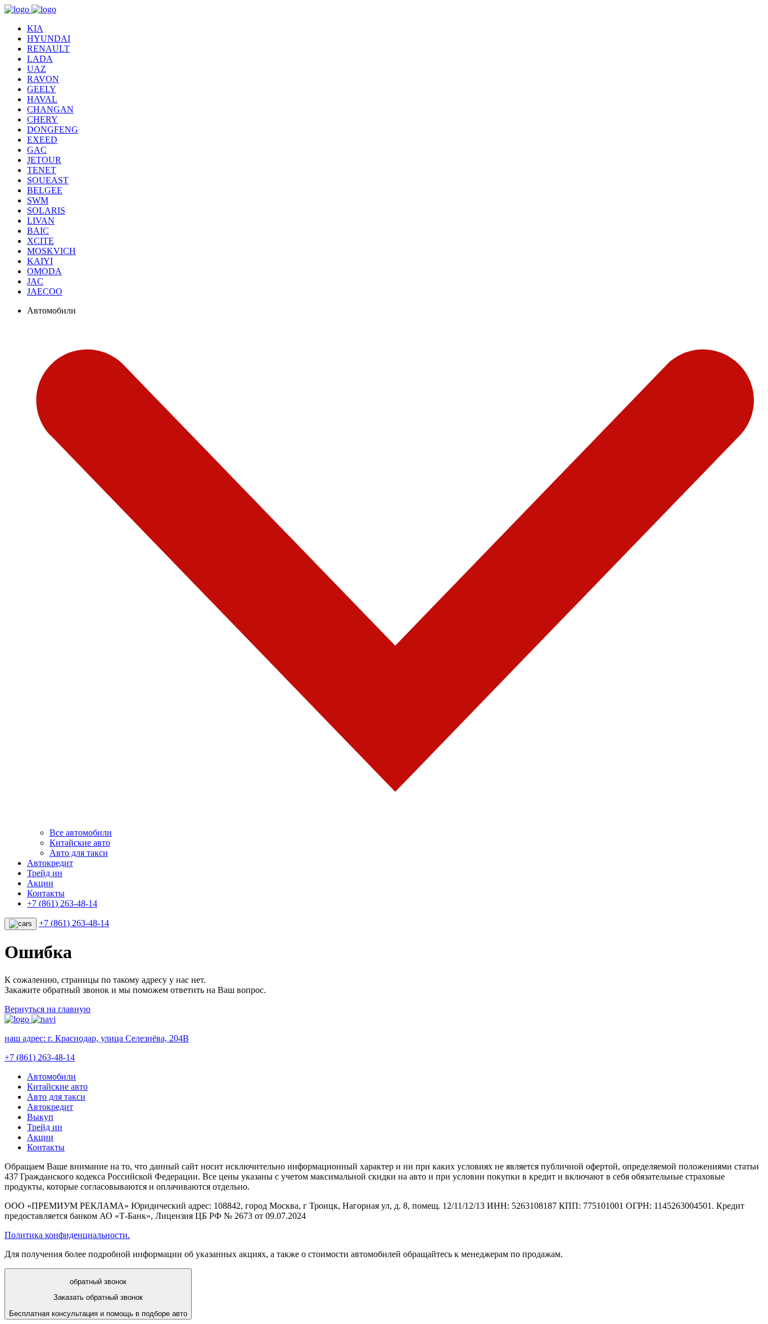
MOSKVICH (51, 251)
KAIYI (40, 261)
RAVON (43, 79)
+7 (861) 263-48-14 (62, 903)
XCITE (40, 241)
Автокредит (50, 863)
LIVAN (41, 220)
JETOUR (44, 160)
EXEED (42, 139)
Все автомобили (80, 832)
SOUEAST (48, 180)
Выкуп (40, 1117)
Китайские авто (79, 842)
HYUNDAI (48, 38)
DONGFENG (52, 129)
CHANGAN (50, 109)
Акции (40, 883)
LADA (40, 59)
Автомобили (51, 1076)
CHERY (42, 119)
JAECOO (44, 291)
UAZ (36, 69)
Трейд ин (44, 873)
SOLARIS (46, 210)
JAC (35, 281)
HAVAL (42, 99)
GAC (37, 150)
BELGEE (44, 190)
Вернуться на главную (47, 1009)
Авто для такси (78, 853)
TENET (41, 170)
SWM (37, 200)
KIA (35, 28)
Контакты (46, 893)
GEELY (41, 89)
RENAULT (48, 48)
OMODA (44, 271)
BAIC (38, 230)
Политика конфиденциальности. (67, 1235)
